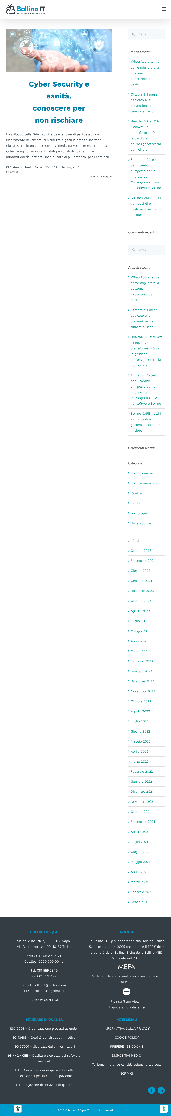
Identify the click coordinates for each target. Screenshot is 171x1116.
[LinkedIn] (161, 1090)
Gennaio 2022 (141, 781)
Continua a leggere (100, 176)
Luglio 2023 (139, 621)
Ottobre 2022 (141, 701)
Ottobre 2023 (141, 601)
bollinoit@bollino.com (49, 985)
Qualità (136, 493)
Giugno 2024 (140, 570)
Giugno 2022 (140, 731)
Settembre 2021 (143, 821)
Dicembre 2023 (142, 590)
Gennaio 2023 (141, 671)
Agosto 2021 (140, 831)
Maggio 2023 (141, 631)
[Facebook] (151, 1090)
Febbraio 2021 (141, 892)
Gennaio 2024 (141, 580)
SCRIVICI (126, 1073)
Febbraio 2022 (142, 771)
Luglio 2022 (139, 721)
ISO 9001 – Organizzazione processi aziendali (44, 1028)
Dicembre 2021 (142, 791)
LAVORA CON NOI (44, 999)
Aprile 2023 (139, 641)
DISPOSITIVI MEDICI (127, 1055)
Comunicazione (142, 473)
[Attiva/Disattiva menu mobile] (164, 8)
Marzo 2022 (140, 761)
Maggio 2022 (141, 741)
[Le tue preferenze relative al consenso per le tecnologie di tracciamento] (164, 1109)
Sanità (135, 503)
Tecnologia (68, 167)
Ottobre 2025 (141, 550)
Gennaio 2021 (141, 902)
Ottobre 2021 (141, 811)
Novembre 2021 (143, 801)
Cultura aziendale (144, 483)
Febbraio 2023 (142, 661)
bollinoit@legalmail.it (48, 990)
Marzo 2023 (140, 651)
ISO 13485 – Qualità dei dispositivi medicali (44, 1037)
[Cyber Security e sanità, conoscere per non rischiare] (59, 50)
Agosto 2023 (140, 611)
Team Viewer (133, 1001)
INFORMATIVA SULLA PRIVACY (127, 1028)
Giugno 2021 (140, 852)
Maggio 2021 (140, 862)
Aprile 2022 (139, 751)
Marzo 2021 (139, 882)
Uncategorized (142, 523)
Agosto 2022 (140, 711)
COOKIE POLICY (127, 1037)
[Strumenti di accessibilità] (18, 1109)
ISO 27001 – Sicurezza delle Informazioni (44, 1046)
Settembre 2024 (143, 560)
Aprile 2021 (139, 872)
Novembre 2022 (143, 691)
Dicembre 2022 (142, 681)
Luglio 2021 (139, 841)
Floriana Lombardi (20, 167)
